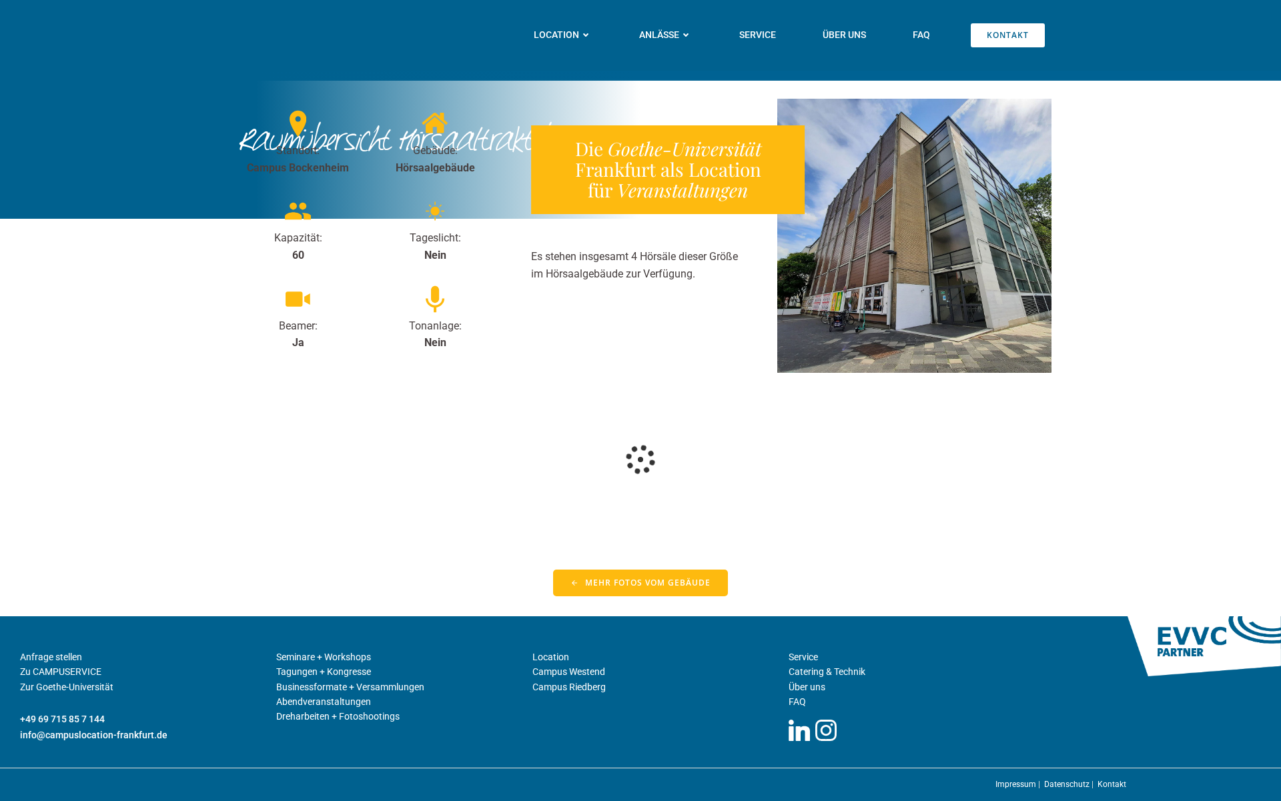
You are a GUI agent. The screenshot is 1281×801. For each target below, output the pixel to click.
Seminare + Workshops (323, 657)
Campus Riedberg (569, 687)
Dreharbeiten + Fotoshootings (338, 716)
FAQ (921, 34)
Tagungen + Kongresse (323, 671)
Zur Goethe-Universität (66, 687)
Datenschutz (1068, 784)
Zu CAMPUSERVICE (60, 671)
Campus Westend (568, 671)
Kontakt (1112, 784)
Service (757, 34)
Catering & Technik (827, 671)
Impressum (1016, 784)
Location (550, 657)
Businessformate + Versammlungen (350, 687)
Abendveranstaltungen (323, 701)
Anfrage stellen (51, 657)
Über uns (844, 34)
